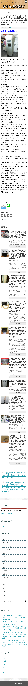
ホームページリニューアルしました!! (12, 622)
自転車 (5, 581)
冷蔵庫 (5, 560)
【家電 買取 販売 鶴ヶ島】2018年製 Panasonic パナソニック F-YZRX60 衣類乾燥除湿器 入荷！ (14, 617)
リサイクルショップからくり (11, 2)
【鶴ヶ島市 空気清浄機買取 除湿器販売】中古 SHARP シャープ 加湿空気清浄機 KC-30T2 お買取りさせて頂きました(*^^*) (17, 383)
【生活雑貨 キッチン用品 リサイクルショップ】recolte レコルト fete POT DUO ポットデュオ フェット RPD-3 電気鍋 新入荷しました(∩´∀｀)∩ (17, 234)
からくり (5, 219)
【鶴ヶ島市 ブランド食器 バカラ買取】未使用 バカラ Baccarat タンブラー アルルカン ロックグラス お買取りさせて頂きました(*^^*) (14, 635)
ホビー (5, 556)
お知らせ (5, 542)
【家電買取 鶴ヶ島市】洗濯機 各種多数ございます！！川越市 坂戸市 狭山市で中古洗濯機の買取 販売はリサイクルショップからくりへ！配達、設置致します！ (17, 419)
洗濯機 (5, 574)
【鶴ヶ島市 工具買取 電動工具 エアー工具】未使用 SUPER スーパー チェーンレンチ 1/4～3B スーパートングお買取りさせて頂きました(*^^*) (14, 627)
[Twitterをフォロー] (2, 215)
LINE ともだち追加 (6, 514)
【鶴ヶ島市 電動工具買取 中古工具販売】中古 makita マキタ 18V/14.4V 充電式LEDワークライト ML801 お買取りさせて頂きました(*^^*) (14, 475)
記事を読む (18, 246)
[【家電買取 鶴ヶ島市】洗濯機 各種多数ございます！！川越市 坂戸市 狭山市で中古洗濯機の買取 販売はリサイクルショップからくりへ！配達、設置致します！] (5, 419)
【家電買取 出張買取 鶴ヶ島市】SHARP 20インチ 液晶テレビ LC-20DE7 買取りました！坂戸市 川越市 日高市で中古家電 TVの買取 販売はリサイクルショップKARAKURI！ (17, 254)
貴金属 (5, 584)
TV (4, 539)
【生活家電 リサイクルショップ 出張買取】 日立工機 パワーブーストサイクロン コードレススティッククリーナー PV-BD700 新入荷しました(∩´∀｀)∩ (17, 400)
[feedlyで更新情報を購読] (8, 215)
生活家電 (12, 28)
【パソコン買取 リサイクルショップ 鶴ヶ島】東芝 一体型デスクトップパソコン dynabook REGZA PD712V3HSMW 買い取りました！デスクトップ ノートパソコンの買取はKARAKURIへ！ (17, 307)
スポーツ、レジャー (8, 546)
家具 (4, 563)
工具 (4, 567)
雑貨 (4, 595)
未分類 (5, 570)
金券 (4, 591)
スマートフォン (7, 549)
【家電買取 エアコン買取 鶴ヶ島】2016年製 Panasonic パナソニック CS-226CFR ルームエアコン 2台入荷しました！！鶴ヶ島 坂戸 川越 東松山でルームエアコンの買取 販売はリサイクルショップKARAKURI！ (14, 486)
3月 (5, 661)
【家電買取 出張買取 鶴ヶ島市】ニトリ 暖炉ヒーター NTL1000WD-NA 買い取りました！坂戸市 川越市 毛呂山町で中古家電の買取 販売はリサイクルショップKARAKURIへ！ (17, 331)
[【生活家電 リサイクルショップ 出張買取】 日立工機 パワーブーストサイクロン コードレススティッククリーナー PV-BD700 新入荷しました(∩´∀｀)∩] (5, 400)
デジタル (5, 553)
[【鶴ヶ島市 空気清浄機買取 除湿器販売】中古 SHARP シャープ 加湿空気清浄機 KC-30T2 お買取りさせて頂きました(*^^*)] (5, 383)
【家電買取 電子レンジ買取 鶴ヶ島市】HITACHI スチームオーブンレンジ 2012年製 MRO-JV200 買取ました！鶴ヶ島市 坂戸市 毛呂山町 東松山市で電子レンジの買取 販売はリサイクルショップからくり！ (17, 363)
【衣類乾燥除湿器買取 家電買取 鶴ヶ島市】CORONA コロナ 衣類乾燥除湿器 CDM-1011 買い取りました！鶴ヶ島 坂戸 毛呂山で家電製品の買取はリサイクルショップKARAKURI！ (17, 280)
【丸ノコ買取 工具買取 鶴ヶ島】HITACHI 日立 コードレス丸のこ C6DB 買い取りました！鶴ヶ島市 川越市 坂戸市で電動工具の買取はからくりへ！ (14, 643)
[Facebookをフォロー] (5, 215)
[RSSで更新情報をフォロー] (11, 215)
